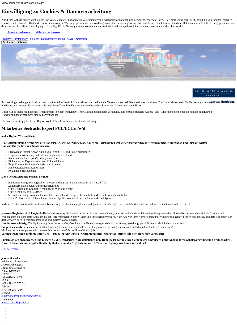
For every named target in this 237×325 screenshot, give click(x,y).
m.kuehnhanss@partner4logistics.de (21, 295)
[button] (4, 32)
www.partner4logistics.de (15, 302)
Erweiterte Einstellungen (14, 38)
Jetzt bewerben (9, 248)
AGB (70, 38)
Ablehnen (22, 42)
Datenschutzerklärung (53, 38)
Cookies (34, 38)
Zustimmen (8, 42)
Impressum (81, 38)
